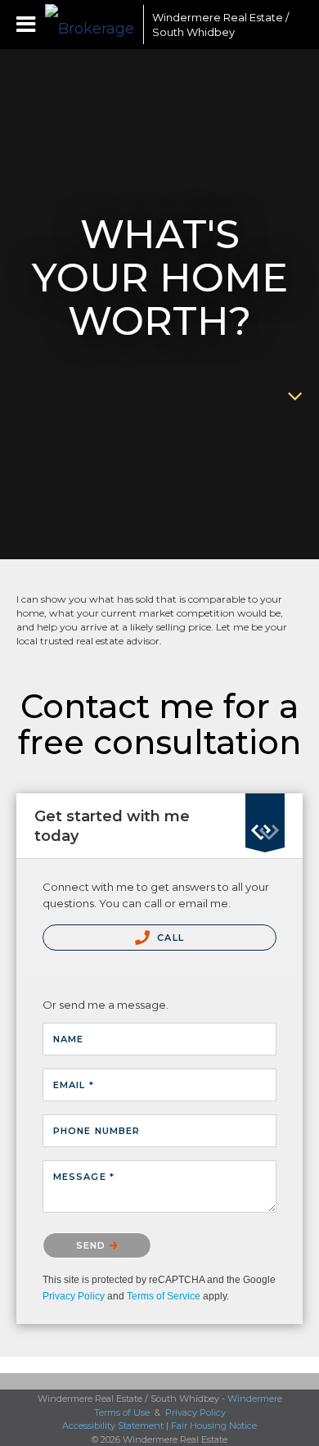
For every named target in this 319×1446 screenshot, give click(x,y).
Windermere (254, 1398)
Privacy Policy (74, 1296)
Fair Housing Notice (214, 1425)
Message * (84, 1176)
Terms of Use (122, 1412)
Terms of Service (163, 1296)
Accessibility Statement (113, 1425)
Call (169, 937)
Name (68, 1039)
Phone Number (96, 1130)
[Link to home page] (90, 24)
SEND (93, 1245)
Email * (73, 1085)
